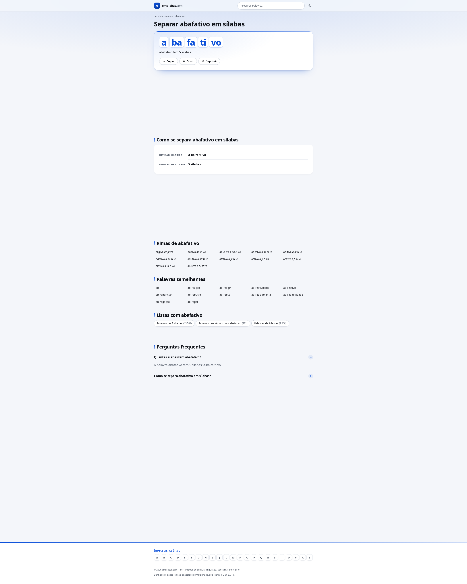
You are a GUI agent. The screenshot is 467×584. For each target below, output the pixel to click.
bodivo (197, 252)
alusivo (197, 266)
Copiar (171, 61)
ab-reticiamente (261, 294)
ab (157, 287)
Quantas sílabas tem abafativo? (177, 357)
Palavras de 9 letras (270, 323)
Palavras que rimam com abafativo (223, 323)
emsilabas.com (162, 16)
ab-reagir (225, 287)
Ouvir (190, 61)
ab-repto (224, 294)
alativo (165, 266)
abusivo (230, 252)
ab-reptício (194, 294)
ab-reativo (289, 287)
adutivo (198, 259)
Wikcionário (202, 574)
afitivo (260, 259)
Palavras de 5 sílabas (174, 323)
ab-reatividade (260, 287)
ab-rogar (193, 301)
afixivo (292, 259)
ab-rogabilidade (293, 294)
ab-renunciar (164, 294)
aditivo (292, 252)
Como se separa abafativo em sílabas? (182, 376)
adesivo (261, 252)
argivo (164, 252)
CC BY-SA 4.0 (227, 574)
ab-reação (194, 287)
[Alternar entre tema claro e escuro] (310, 6)
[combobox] (271, 6)
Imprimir (211, 61)
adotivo (166, 259)
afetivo (228, 259)
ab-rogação (163, 301)
